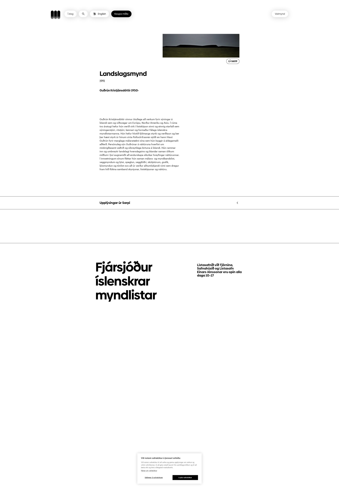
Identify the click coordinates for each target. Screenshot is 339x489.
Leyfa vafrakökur (185, 478)
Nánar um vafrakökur (149, 471)
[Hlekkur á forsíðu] (55, 15)
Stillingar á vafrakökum (154, 478)
